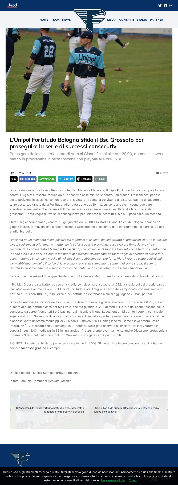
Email (102, 178)
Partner (156, 19)
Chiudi (133, 480)
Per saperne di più (113, 480)
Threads (86, 178)
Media (111, 19)
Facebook (29, 178)
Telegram (67, 178)
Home (44, 19)
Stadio (142, 19)
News (66, 19)
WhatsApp (48, 178)
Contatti (126, 19)
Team (55, 19)
